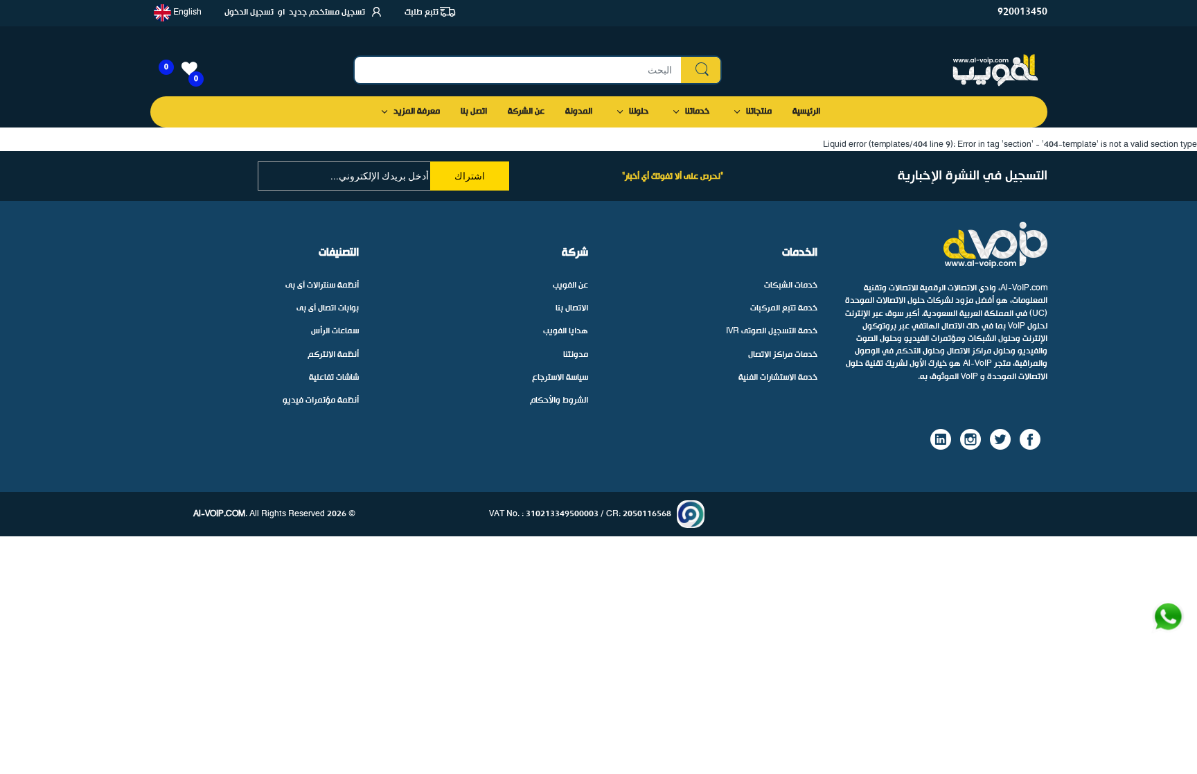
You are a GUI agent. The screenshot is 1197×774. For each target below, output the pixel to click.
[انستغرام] (970, 439)
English (186, 12)
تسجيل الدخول (249, 12)
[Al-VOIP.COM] (995, 70)
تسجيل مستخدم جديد (327, 12)
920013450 (1022, 12)
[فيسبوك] (1030, 439)
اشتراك (469, 176)
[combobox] (538, 70)
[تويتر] (1000, 439)
